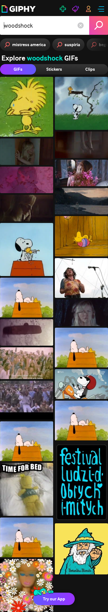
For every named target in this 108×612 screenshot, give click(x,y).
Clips (90, 69)
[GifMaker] (63, 8)
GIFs (18, 69)
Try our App (54, 599)
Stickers (54, 69)
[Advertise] (75, 8)
